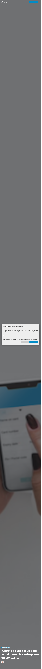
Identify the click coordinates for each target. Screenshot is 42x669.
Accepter (33, 341)
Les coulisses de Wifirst (6, 647)
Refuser (25, 341)
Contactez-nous (33, 2)
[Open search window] (24, 2)
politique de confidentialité (30, 335)
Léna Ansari (8, 662)
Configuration (16, 341)
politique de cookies (19, 335)
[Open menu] (39, 2)
